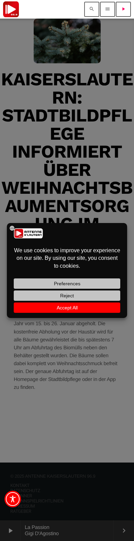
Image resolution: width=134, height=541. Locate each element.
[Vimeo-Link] (11, 9)
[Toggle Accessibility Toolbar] (12, 499)
